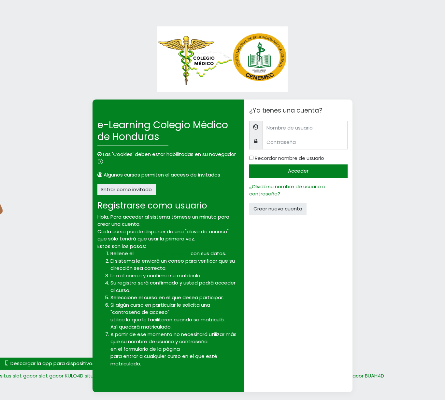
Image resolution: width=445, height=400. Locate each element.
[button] (101, 162)
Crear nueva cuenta (277, 208)
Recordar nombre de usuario (289, 158)
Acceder (298, 170)
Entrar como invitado (126, 189)
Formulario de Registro (162, 253)
